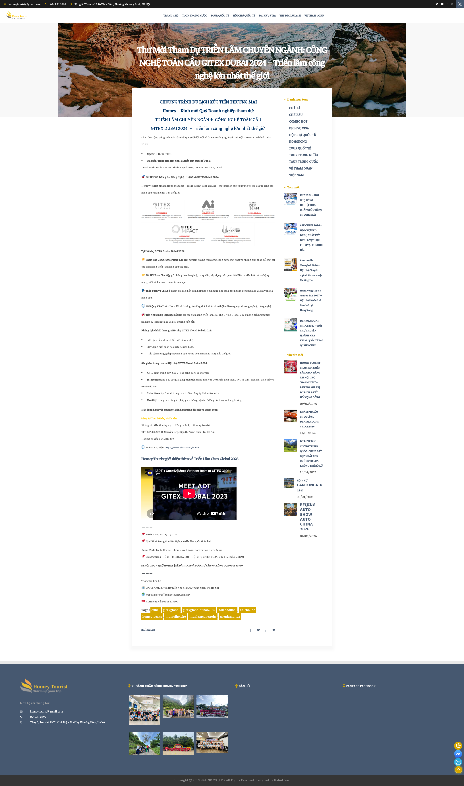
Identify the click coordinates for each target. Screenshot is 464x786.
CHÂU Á (294, 108)
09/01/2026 (305, 497)
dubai (155, 610)
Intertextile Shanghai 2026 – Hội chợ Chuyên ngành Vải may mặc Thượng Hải (311, 270)
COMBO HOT (298, 121)
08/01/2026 (308, 536)
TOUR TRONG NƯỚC (303, 155)
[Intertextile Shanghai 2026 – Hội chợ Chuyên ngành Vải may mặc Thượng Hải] (290, 264)
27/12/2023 (148, 630)
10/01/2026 (308, 472)
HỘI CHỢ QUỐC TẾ (302, 135)
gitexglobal (171, 610)
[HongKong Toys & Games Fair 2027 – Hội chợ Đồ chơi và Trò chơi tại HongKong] (290, 294)
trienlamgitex (230, 616)
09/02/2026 (308, 403)
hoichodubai (227, 610)
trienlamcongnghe (203, 616)
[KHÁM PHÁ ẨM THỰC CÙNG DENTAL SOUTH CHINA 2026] (290, 416)
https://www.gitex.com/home (182, 447)
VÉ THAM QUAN (300, 168)
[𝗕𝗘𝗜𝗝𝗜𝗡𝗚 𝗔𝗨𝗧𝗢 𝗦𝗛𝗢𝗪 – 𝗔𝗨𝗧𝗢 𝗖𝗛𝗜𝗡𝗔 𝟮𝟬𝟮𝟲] (290, 509)
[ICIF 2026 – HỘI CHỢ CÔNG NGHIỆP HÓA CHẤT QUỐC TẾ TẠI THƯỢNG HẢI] (290, 199)
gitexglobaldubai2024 (199, 610)
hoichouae (247, 610)
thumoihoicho (175, 616)
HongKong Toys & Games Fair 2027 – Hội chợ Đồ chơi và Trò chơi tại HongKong (311, 300)
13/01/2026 (308, 433)
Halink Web (282, 780)
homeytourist (152, 616)
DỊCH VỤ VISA (299, 128)
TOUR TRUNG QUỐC (303, 161)
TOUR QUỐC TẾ (300, 148)
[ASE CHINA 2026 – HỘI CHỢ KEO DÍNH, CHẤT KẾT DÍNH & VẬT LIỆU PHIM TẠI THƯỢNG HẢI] (290, 229)
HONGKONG (298, 141)
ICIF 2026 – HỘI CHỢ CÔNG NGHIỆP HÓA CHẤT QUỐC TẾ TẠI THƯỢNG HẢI (311, 205)
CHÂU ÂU (296, 114)
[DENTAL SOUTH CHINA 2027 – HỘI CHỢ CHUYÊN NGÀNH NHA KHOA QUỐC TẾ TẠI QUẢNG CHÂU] (290, 324)
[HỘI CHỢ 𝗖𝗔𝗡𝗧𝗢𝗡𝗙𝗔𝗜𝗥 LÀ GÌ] (289, 483)
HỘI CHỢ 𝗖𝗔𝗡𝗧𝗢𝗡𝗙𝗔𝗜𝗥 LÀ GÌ (310, 485)
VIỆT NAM (296, 175)
